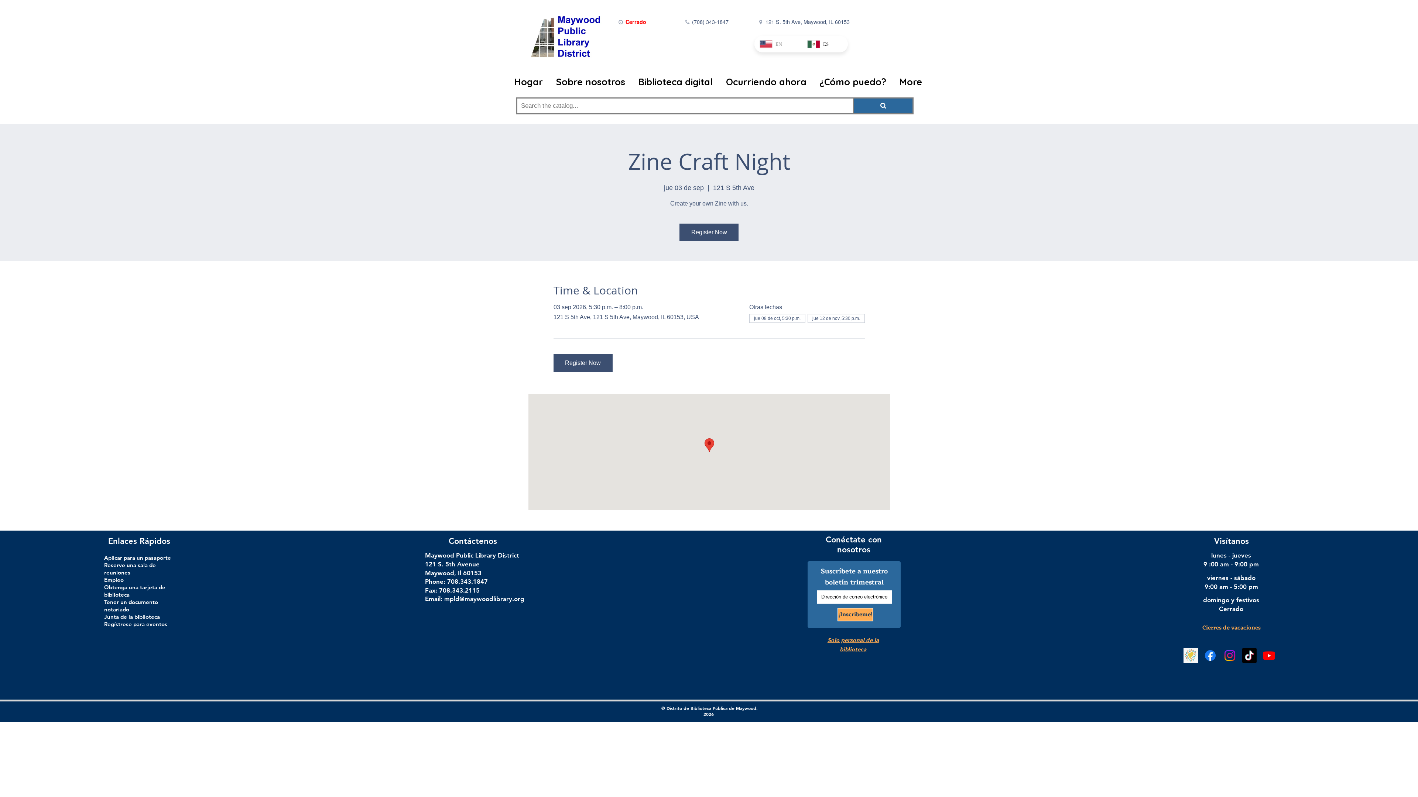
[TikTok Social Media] (1249, 655)
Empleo (114, 579)
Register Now (709, 232)
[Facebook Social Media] (1210, 655)
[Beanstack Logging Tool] (1191, 655)
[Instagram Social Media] (1230, 655)
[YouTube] (1269, 655)
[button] (592, 82)
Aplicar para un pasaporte (137, 557)
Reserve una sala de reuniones (130, 569)
